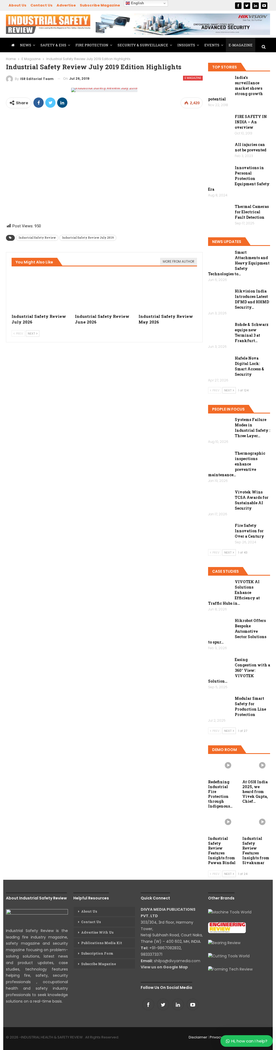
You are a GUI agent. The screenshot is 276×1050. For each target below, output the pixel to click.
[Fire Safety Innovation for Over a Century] (219, 531)
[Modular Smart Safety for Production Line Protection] (219, 704)
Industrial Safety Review (37, 237)
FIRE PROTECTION (91, 45)
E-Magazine (241, 45)
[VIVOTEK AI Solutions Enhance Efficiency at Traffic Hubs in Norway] (219, 587)
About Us (17, 5)
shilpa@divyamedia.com (177, 961)
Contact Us (41, 5)
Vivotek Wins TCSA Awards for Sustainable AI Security (251, 500)
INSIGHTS (186, 45)
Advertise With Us (97, 932)
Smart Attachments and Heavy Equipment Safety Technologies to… (239, 263)
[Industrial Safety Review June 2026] (104, 290)
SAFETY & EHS (53, 45)
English (137, 3)
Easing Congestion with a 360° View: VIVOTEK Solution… (239, 670)
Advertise (66, 5)
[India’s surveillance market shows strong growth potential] (219, 83)
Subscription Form (97, 953)
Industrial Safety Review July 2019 (88, 237)
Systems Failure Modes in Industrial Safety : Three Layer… (252, 427)
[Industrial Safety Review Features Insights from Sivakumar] (256, 823)
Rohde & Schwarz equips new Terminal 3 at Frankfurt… (251, 332)
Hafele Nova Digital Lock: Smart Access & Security (249, 366)
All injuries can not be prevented (250, 147)
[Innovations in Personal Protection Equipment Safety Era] (219, 173)
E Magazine (193, 78)
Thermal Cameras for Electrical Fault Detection (252, 212)
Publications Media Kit (101, 943)
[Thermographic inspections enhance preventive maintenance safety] (219, 459)
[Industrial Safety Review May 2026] (168, 290)
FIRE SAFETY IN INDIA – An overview (251, 122)
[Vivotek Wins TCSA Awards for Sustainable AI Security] (219, 498)
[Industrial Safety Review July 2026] (41, 290)
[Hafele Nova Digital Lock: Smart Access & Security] (219, 364)
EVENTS (211, 45)
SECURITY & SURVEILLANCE (143, 45)
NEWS (25, 45)
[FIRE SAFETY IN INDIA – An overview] (219, 122)
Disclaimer (198, 1037)
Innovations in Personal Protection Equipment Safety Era (239, 178)
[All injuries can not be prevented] (219, 150)
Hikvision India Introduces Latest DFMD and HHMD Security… (252, 299)
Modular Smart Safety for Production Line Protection (250, 706)
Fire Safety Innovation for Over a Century (249, 531)
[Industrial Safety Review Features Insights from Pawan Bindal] (222, 823)
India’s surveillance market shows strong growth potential (235, 88)
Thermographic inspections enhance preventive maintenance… (236, 464)
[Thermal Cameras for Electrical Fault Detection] (219, 212)
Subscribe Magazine (100, 5)
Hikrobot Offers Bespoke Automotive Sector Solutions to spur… (237, 631)
